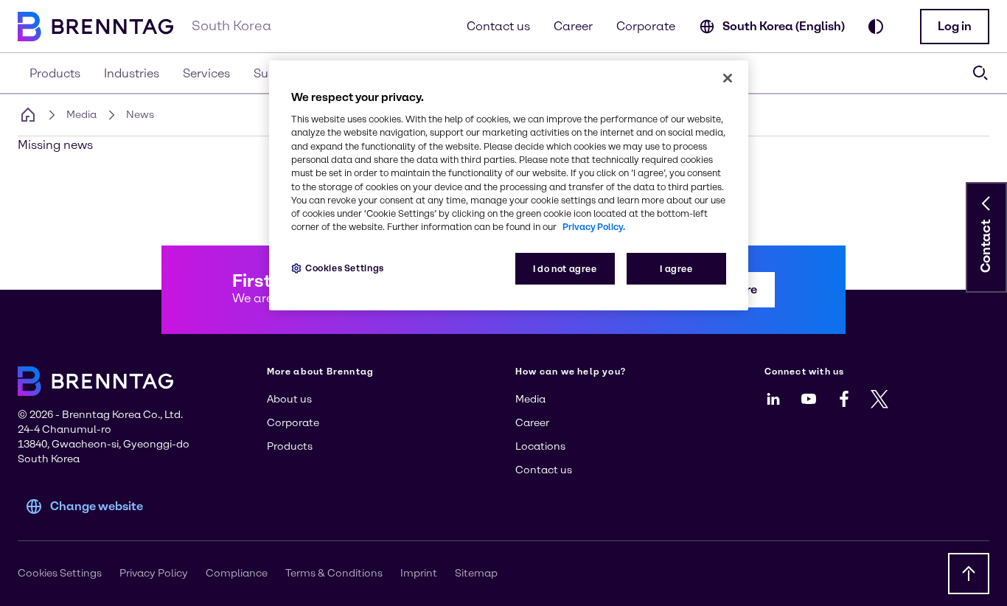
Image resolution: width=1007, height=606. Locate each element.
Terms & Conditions (334, 573)
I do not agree (565, 268)
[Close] (727, 78)
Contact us (498, 26)
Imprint (418, 573)
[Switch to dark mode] (875, 26)
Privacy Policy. (593, 226)
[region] (508, 185)
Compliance (237, 573)
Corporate (645, 26)
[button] (954, 26)
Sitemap (476, 573)
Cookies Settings (344, 268)
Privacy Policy (153, 573)
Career (573, 26)
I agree (676, 268)
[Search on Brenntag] (980, 73)
